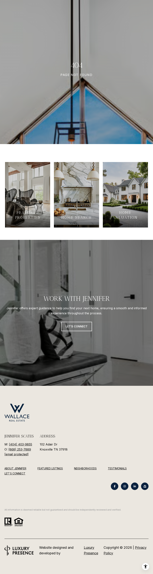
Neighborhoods (85, 468)
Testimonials (117, 468)
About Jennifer (15, 468)
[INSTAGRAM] (124, 486)
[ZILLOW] (145, 486)
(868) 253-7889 (19, 449)
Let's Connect (14, 473)
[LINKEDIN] (134, 486)
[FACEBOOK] (114, 486)
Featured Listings (50, 468)
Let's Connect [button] (77, 326)
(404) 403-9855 (20, 444)
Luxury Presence (91, 550)
